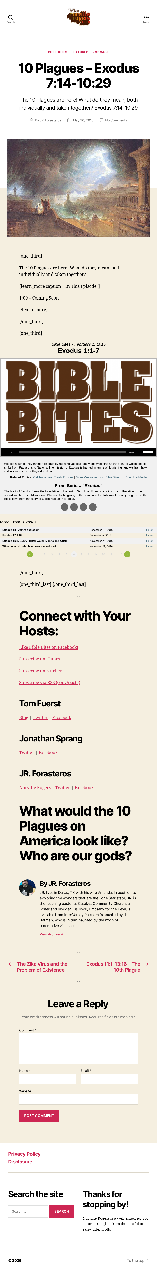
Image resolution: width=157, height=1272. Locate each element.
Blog (23, 718)
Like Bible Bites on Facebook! (48, 647)
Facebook (61, 718)
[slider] (148, 451)
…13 (120, 554)
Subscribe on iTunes (39, 659)
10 (103, 554)
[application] (78, 452)
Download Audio (136, 477)
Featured (80, 52)
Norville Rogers (35, 788)
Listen (149, 529)
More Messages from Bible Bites (98, 477)
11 (110, 554)
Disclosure (20, 1162)
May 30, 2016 (83, 120)
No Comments (116, 120)
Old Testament (43, 477)
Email (86, 1071)
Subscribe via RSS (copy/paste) (49, 682)
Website (25, 1091)
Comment (28, 1030)
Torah (58, 477)
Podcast (101, 52)
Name (24, 1071)
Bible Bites (57, 52)
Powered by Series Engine (142, 566)
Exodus (68, 477)
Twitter (40, 718)
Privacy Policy (24, 1154)
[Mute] (139, 452)
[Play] (6, 452)
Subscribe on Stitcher (40, 671)
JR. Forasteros (50, 120)
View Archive (51, 934)
